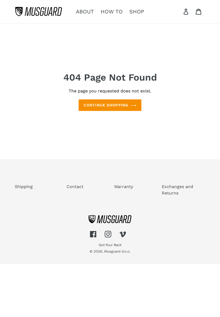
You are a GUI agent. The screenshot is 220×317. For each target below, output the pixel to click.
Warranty (123, 186)
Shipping (24, 186)
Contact (75, 186)
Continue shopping (106, 105)
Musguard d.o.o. (117, 251)
